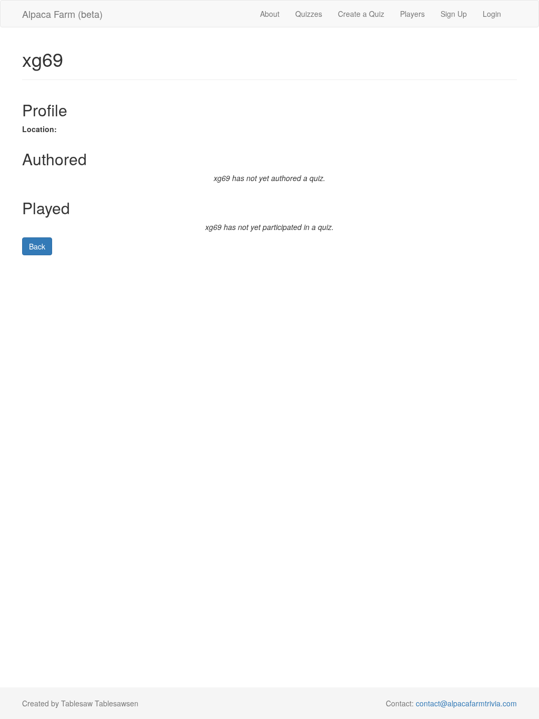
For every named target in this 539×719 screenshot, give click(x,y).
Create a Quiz (361, 13)
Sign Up (454, 13)
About (270, 13)
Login (492, 13)
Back (37, 246)
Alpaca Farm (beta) (62, 14)
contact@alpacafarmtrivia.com (466, 703)
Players (412, 13)
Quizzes (308, 13)
